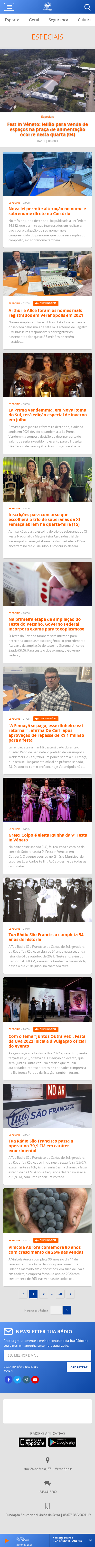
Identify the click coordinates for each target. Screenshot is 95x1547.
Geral (34, 20)
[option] (47, 98)
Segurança (58, 20)
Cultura (85, 20)
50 (60, 1294)
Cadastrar (79, 1367)
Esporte (12, 20)
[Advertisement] (49, 1411)
